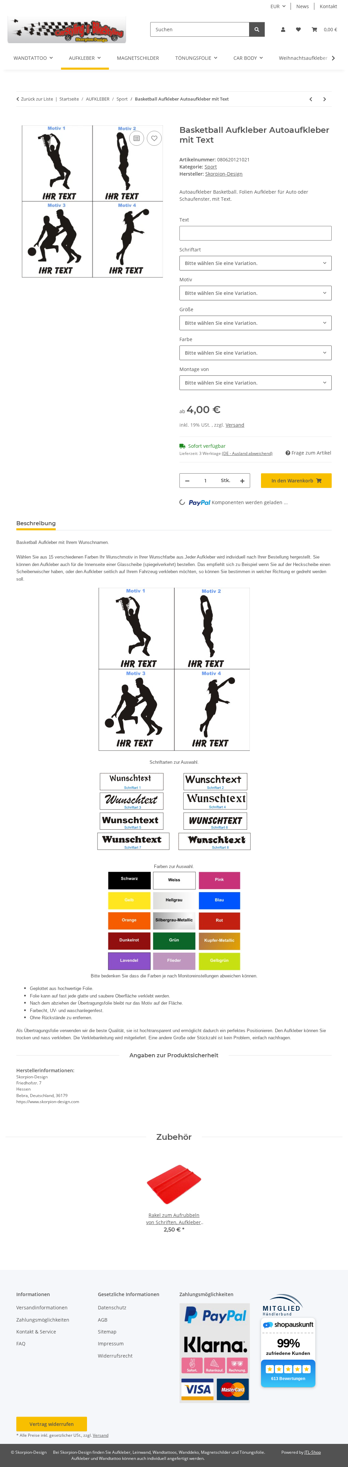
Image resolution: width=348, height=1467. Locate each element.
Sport (211, 166)
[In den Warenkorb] (21, 121)
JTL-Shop (312, 1452)
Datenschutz (112, 1307)
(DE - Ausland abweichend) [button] (247, 453)
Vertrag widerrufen (52, 1424)
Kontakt (328, 6)
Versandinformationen (42, 1307)
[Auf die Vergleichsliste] (136, 138)
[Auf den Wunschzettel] (154, 138)
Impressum (111, 1343)
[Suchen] (257, 29)
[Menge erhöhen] (242, 481)
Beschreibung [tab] (36, 523)
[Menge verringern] (187, 481)
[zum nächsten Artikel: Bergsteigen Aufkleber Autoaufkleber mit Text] (325, 99)
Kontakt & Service (36, 1331)
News (302, 6)
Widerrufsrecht (115, 1356)
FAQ (20, 1343)
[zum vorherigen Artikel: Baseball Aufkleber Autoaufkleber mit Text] (311, 99)
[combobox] (255, 263)
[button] (283, 29)
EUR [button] (275, 6)
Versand (235, 425)
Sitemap (107, 1331)
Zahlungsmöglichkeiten (42, 1319)
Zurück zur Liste (37, 99)
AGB (102, 1319)
